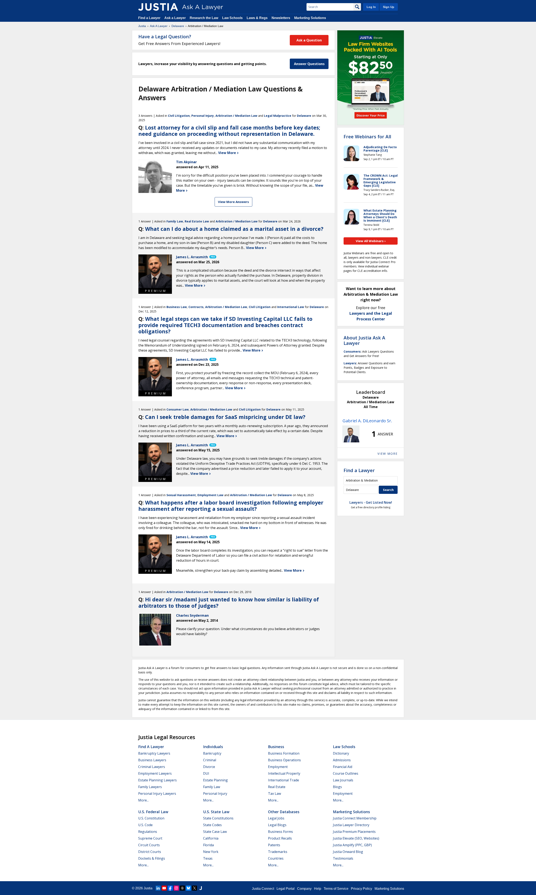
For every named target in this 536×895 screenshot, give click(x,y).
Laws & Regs (257, 18)
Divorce (209, 766)
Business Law (176, 307)
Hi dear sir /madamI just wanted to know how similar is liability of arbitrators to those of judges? (228, 602)
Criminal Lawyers (151, 766)
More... (143, 800)
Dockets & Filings (151, 858)
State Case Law (215, 831)
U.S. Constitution (151, 818)
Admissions (342, 760)
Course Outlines (345, 773)
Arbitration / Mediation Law (236, 116)
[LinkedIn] (158, 888)
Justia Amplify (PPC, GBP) (352, 845)
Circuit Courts (149, 845)
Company (304, 888)
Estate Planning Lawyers (157, 780)
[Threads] (182, 888)
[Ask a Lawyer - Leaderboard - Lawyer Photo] (351, 434)
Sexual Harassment (181, 495)
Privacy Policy (361, 888)
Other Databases (283, 811)
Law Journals (343, 780)
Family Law (174, 221)
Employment (278, 766)
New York (210, 851)
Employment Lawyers (155, 773)
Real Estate (276, 787)
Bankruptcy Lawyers (154, 753)
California (210, 838)
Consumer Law (177, 409)
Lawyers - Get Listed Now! (370, 502)
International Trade (283, 780)
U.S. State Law (216, 811)
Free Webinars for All (367, 136)
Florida (208, 845)
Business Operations (284, 760)
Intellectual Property (284, 773)
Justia (142, 26)
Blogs (337, 787)
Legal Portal (286, 888)
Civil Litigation (179, 116)
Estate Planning (215, 780)
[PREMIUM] (155, 271)
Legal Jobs (276, 818)
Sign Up (388, 7)
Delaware (177, 26)
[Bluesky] (188, 888)
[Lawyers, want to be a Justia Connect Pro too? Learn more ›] (212, 256)
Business (276, 746)
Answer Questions (309, 64)
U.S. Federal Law (153, 811)
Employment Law (210, 495)
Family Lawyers (150, 787)
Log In (371, 7)
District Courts (149, 851)
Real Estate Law (197, 221)
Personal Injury (202, 116)
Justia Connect (263, 888)
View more (388, 454)
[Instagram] (176, 888)
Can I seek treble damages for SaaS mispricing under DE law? (225, 416)
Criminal (209, 760)
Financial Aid (342, 766)
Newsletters (281, 18)
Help (317, 888)
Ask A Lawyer (159, 26)
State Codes (212, 825)
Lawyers (350, 363)
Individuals (213, 746)
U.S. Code (145, 825)
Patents (274, 845)
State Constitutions (218, 818)
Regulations (147, 831)
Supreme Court (150, 838)
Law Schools (232, 18)
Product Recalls (280, 838)
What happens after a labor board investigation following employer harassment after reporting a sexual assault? (230, 505)
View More (227, 152)
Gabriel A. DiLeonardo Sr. (367, 421)
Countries (275, 858)
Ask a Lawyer (175, 18)
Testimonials (343, 858)
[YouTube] (164, 888)
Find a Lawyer (149, 18)
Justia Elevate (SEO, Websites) (356, 838)
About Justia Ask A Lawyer (364, 340)
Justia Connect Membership (354, 818)
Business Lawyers (152, 760)
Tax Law (274, 793)
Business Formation (283, 753)
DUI (206, 773)
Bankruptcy (212, 753)
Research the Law (204, 18)
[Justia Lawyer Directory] (200, 888)
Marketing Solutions (310, 18)
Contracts (196, 307)
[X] (194, 888)
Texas (208, 858)
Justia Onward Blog (348, 851)
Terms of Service (336, 888)
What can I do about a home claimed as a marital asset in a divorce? (234, 228)
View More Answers (233, 202)
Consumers (352, 351)
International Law (290, 307)
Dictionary (341, 753)
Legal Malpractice (277, 116)
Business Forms (280, 831)
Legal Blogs (277, 825)
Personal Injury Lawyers (157, 793)
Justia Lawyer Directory (351, 825)
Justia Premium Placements (354, 831)
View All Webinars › (371, 241)
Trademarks (277, 851)
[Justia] (158, 7)
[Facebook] (170, 888)
